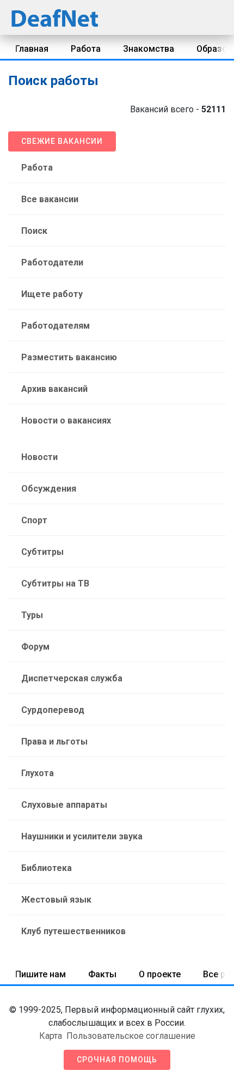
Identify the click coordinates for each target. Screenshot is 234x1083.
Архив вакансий (54, 389)
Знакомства (148, 49)
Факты (102, 974)
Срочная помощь (117, 1059)
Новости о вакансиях (66, 420)
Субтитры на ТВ (55, 583)
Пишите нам (40, 974)
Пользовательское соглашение (130, 1036)
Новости (39, 457)
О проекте (160, 974)
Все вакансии (49, 199)
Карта (50, 1036)
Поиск (34, 231)
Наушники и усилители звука (82, 836)
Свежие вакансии (62, 141)
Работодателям (55, 325)
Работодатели (52, 262)
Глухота (37, 773)
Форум (35, 647)
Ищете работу (52, 294)
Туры (32, 615)
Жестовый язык (56, 899)
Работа (86, 49)
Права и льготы (54, 741)
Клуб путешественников (73, 931)
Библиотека (46, 868)
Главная (31, 49)
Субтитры (42, 552)
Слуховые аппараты (64, 805)
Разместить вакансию (69, 357)
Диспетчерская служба (71, 678)
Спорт (34, 520)
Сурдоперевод (52, 710)
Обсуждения (48, 488)
